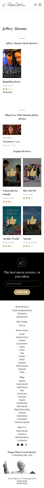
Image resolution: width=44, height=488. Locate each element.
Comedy (22, 340)
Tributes (22, 400)
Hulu (22, 353)
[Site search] (35, 5)
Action (22, 334)
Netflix (22, 359)
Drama (22, 347)
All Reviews (22, 313)
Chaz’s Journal (22, 384)
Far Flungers (22, 393)
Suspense (22, 369)
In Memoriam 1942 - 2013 (22, 455)
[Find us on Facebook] (18, 445)
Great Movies (22, 387)
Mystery (22, 356)
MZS (22, 390)
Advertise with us (22, 437)
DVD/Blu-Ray (22, 403)
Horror (22, 350)
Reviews (22, 381)
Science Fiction (22, 366)
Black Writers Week (22, 409)
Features (22, 413)
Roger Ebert (22, 419)
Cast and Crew (22, 317)
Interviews (22, 397)
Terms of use (22, 481)
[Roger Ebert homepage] (14, 5)
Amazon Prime (22, 337)
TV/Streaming (22, 416)
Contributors (22, 440)
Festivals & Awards (22, 422)
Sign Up (22, 325)
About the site (22, 431)
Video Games (22, 406)
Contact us (22, 434)
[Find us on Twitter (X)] (26, 445)
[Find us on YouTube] (22, 445)
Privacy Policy (22, 483)
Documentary (22, 343)
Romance (22, 363)
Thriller (22, 372)
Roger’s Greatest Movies (22, 310)
